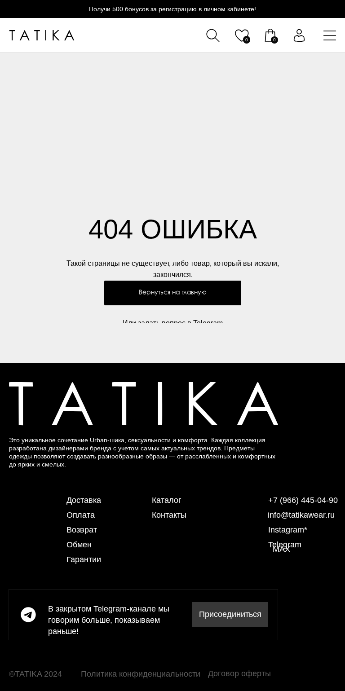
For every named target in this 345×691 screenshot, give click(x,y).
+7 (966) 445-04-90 (303, 500)
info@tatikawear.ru (301, 515)
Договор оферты (239, 673)
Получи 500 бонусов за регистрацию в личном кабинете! (172, 9)
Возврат (81, 529)
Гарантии (83, 559)
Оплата (80, 515)
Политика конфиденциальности (140, 673)
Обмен (79, 544)
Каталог (166, 500)
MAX (281, 549)
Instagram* (287, 529)
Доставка (83, 500)
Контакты (169, 515)
